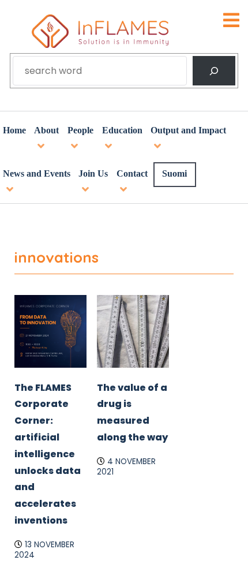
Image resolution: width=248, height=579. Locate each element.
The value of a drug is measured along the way (132, 475)
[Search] (214, 70)
